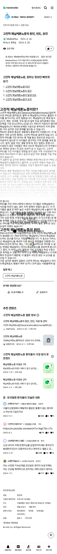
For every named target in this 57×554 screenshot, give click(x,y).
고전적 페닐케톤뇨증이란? (17, 86)
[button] (37, 315)
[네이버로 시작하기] (24, 244)
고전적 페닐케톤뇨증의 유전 (19, 99)
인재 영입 (39, 511)
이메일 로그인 (37, 251)
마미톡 (30, 511)
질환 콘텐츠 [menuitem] (18, 550)
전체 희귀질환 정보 (11, 25)
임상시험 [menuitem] (28, 550)
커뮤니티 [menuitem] (38, 550)
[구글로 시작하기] (33, 244)
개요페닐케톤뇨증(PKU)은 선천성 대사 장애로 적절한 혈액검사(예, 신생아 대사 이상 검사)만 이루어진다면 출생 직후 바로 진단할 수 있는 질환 (21, 340)
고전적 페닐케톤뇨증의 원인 (18, 91)
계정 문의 (32, 507)
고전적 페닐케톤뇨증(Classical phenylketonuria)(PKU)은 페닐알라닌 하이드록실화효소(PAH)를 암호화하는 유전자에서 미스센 (27, 325)
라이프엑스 (21, 514)
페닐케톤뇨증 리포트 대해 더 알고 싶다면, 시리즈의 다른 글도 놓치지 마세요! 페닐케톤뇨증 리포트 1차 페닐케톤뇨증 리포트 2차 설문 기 (21, 368)
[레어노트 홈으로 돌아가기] (10, 7)
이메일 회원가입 (20, 251)
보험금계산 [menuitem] (8, 550)
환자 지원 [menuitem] (49, 550)
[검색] (45, 8)
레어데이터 (21, 511)
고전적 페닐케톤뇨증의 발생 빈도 (21, 95)
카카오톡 (28, 518)
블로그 (19, 518)
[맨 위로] (51, 535)
